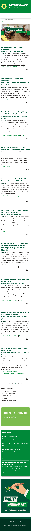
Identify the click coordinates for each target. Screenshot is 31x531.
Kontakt (10, 525)
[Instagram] (14, 521)
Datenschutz (16, 529)
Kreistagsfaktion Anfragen (13, 196)
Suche (19, 525)
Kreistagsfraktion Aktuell (13, 66)
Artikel (3, 66)
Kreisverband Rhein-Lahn (8, 20)
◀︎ (2, 33)
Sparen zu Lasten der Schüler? (11, 181)
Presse (23, 66)
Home (5, 525)
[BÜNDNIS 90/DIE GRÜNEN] (4, 6)
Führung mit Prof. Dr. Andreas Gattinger (13, 147)
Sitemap (15, 525)
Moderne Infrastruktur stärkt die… (12, 51)
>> (21, 384)
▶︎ (28, 33)
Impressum (24, 525)
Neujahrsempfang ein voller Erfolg (12, 214)
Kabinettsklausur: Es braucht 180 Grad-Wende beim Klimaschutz (13, 436)
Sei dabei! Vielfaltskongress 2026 (12, 450)
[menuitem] (5, 525)
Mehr (27, 69)
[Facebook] (11, 521)
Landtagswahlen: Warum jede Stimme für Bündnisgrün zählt (14, 463)
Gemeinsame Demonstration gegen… (13, 283)
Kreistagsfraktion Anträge (13, 135)
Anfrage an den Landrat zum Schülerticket (14, 179)
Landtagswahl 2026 (12, 267)
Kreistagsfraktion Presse (8, 373)
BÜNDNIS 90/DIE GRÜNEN (18, 5)
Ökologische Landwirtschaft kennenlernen (15, 150)
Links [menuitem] (18, 521)
